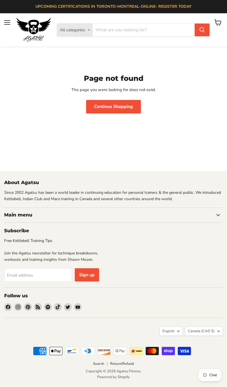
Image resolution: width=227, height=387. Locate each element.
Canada (201, 331)
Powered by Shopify (113, 377)
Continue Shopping (113, 107)
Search (98, 363)
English (168, 331)
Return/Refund (122, 363)
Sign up (87, 275)
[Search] (202, 30)
